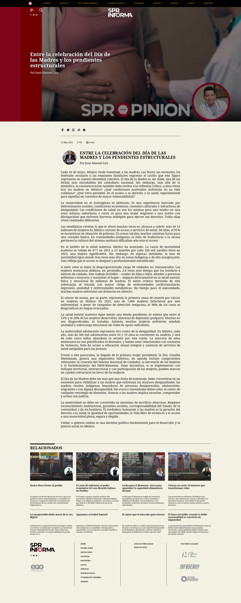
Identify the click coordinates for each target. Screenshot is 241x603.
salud (83, 565)
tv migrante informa (91, 577)
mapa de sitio (140, 547)
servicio (85, 569)
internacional (88, 573)
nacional (85, 556)
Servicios (102, 3)
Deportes (120, 3)
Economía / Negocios (61, 3)
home (83, 544)
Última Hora (173, 3)
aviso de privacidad (143, 544)
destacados (86, 552)
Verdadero (153, 3)
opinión (84, 581)
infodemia (86, 560)
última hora (87, 548)
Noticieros (84, 3)
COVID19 (136, 3)
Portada (192, 3)
